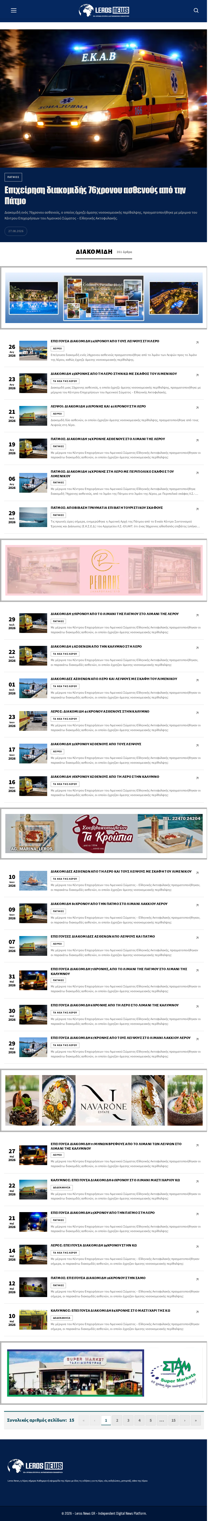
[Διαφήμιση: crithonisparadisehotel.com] (104, 298)
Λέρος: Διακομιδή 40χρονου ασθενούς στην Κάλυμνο (100, 711)
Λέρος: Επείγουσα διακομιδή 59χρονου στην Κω (94, 1245)
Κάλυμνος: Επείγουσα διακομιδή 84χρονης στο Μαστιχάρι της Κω (110, 1310)
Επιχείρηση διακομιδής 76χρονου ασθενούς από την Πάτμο (95, 195)
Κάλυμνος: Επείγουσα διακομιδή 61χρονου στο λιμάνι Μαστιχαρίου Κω (115, 1180)
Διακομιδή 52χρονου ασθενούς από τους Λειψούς (96, 744)
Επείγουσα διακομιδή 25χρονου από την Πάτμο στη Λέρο (103, 1213)
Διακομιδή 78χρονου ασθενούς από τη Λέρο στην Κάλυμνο (105, 777)
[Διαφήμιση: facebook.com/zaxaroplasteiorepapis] (104, 570)
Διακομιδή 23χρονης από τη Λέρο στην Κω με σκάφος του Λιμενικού (114, 374)
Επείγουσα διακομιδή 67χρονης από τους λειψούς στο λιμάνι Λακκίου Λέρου (121, 1038)
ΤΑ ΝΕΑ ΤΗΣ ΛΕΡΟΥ (65, 381)
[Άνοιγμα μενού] (14, 10)
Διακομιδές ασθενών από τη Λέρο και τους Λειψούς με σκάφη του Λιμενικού (121, 871)
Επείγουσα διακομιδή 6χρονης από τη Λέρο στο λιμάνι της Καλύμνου (115, 1005)
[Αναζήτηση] (196, 10)
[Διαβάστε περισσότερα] (197, 342)
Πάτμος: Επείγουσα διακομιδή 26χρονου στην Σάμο (98, 1278)
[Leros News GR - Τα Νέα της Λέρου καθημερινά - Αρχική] (104, 10)
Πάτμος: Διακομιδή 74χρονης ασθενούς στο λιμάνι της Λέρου (108, 439)
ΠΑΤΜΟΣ (58, 446)
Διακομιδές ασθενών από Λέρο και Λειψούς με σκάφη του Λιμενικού (114, 679)
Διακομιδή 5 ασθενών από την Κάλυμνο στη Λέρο (96, 646)
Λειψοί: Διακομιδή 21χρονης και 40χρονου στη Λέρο (98, 406)
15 (173, 1420)
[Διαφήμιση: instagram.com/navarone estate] (104, 1100)
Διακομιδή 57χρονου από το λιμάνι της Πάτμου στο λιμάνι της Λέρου (115, 614)
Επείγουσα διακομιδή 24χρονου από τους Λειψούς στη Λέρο (105, 341)
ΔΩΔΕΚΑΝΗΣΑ (62, 1187)
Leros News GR (85, 1513)
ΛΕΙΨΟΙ (57, 348)
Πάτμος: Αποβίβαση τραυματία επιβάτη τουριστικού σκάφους (107, 508)
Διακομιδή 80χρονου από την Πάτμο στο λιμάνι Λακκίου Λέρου (109, 904)
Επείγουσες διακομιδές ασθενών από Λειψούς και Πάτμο (103, 936)
